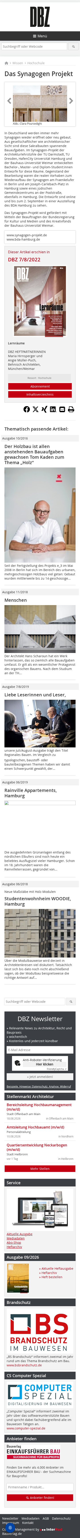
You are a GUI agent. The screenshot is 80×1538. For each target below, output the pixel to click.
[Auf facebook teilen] (26, 411)
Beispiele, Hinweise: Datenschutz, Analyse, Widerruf (39, 1086)
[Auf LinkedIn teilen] (53, 411)
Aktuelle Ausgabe (19, 1234)
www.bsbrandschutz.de (24, 1365)
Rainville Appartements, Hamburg (30, 793)
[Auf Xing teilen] (44, 411)
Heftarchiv (14, 1247)
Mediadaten (16, 1238)
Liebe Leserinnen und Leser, (35, 695)
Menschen (15, 600)
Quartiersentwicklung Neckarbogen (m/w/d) (37, 1147)
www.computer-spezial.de (26, 1428)
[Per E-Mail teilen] (62, 409)
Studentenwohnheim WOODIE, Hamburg (37, 901)
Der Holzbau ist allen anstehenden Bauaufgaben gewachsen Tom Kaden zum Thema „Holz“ (34, 454)
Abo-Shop (14, 1242)
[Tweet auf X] (35, 411)
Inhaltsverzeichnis (40, 394)
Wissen (17, 63)
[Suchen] (73, 46)
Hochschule (36, 63)
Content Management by (21, 1529)
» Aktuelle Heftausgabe (56, 1268)
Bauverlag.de (12, 1534)
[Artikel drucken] (71, 409)
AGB (46, 1518)
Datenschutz (61, 1518)
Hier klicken (44, 1064)
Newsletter (10, 1518)
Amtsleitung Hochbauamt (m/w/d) (35, 1127)
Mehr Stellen (40, 1169)
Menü (42, 36)
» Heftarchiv (48, 1273)
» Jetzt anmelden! (40, 1077)
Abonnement (40, 386)
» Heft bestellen (50, 1277)
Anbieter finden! (41, 1497)
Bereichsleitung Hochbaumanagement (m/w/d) (39, 1107)
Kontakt (28, 1523)
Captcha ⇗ (56, 1069)
